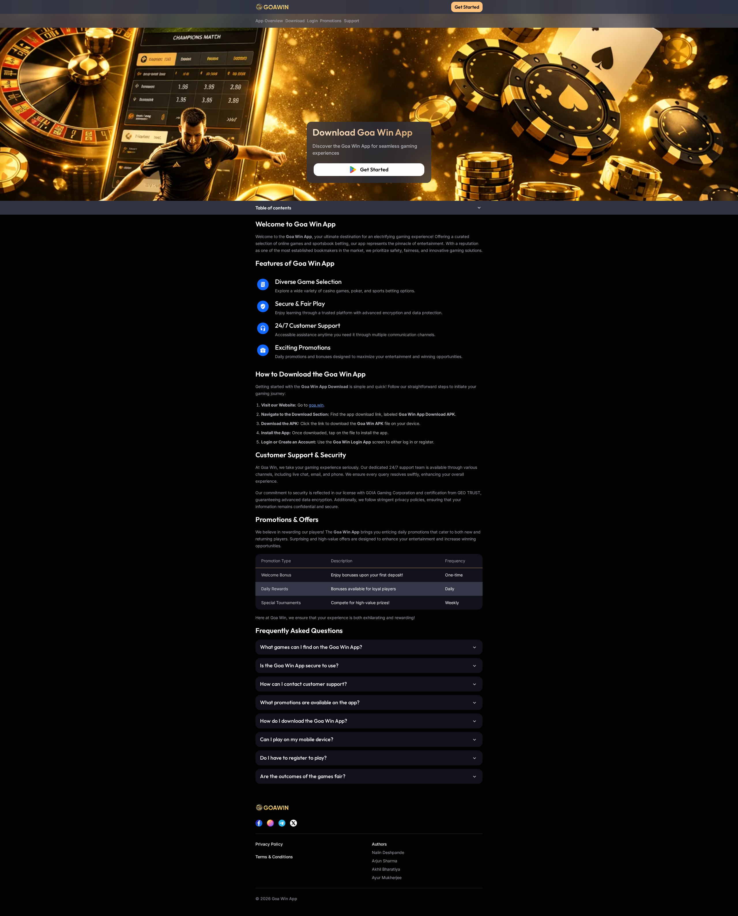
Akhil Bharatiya (386, 869)
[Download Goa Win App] (369, 100)
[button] (369, 207)
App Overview (269, 20)
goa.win (316, 404)
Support (351, 20)
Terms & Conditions (274, 856)
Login (312, 20)
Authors (379, 844)
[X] (293, 823)
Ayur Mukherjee (387, 877)
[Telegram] (281, 823)
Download (295, 20)
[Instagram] (270, 823)
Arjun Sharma (384, 860)
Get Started (467, 7)
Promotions (331, 20)
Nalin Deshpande (388, 852)
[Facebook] (258, 823)
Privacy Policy (269, 844)
